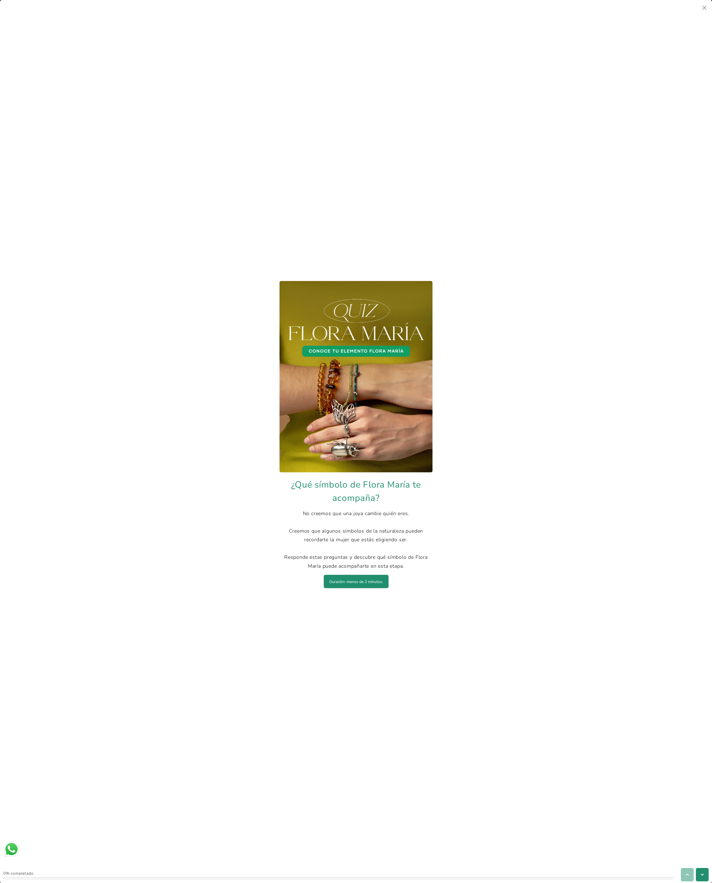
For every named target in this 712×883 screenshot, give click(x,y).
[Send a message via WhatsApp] (11, 849)
